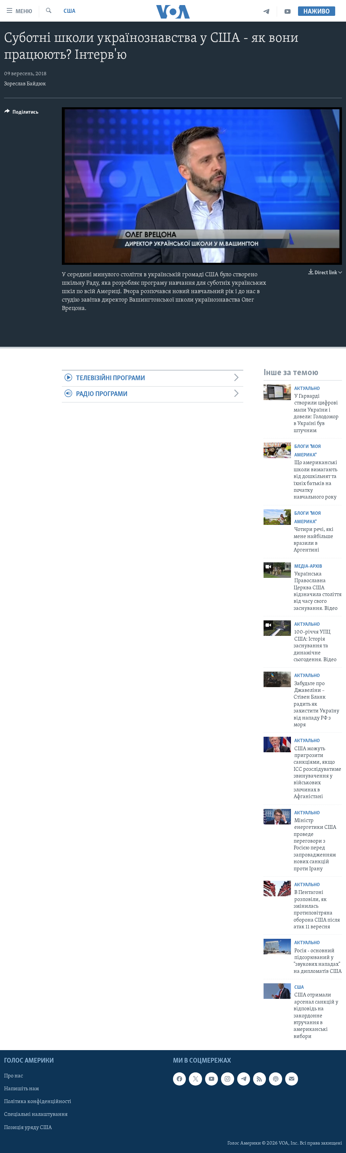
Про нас (13, 1076)
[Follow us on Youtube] (211, 1078)
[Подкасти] (275, 1078)
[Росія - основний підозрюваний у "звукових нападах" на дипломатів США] (277, 946)
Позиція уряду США (28, 1127)
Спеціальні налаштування (36, 1115)
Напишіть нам (21, 1089)
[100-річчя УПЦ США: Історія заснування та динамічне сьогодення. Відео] (277, 628)
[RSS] (259, 1078)
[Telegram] (266, 11)
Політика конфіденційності (37, 1102)
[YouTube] (287, 11)
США (69, 11)
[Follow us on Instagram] (227, 1078)
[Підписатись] (291, 1078)
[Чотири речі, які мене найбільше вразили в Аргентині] (277, 517)
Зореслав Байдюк (25, 84)
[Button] (21, 113)
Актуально (307, 388)
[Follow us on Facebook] (179, 1078)
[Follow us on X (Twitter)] (195, 1078)
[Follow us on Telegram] (243, 1078)
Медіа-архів (308, 566)
